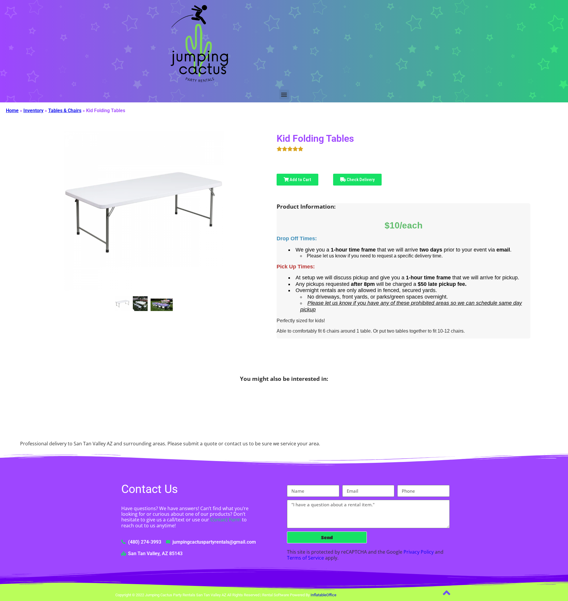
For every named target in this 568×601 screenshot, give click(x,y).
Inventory (33, 110)
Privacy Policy (419, 552)
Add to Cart (300, 179)
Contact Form (225, 519)
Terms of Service (305, 558)
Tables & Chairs (64, 110)
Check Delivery (360, 179)
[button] (284, 94)
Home (12, 110)
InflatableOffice (323, 595)
